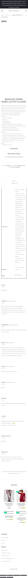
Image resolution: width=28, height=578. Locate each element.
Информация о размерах (5, 553)
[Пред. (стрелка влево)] (3, 577)
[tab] (14, 181)
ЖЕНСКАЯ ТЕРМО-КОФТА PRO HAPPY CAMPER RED (21, 504)
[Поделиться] (17, 575)
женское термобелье (15, 167)
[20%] (21, 495)
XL (20, 275)
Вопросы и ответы (4, 550)
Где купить (3, 540)
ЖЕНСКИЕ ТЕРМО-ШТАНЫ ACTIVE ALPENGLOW (9, 504)
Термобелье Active (8, 15)
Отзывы (14, 183)
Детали (14, 181)
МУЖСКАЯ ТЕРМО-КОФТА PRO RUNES (9, 516)
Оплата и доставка (4, 537)
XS (15, 275)
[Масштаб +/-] (3, 575)
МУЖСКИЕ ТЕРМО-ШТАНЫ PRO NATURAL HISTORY (21, 519)
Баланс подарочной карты (6, 561)
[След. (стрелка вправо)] (10, 577)
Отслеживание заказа (5, 555)
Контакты (3, 543)
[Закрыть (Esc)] (23, 575)
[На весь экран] (10, 575)
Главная (2, 15)
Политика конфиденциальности (7, 558)
